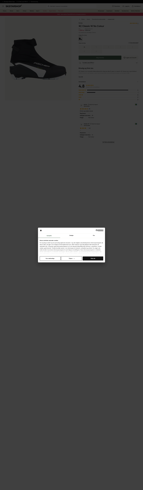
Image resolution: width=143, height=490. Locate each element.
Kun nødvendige (50, 258)
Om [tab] (94, 235)
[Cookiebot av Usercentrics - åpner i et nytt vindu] (96, 230)
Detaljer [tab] (71, 235)
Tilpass (71, 258)
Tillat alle (93, 258)
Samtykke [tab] (49, 235)
